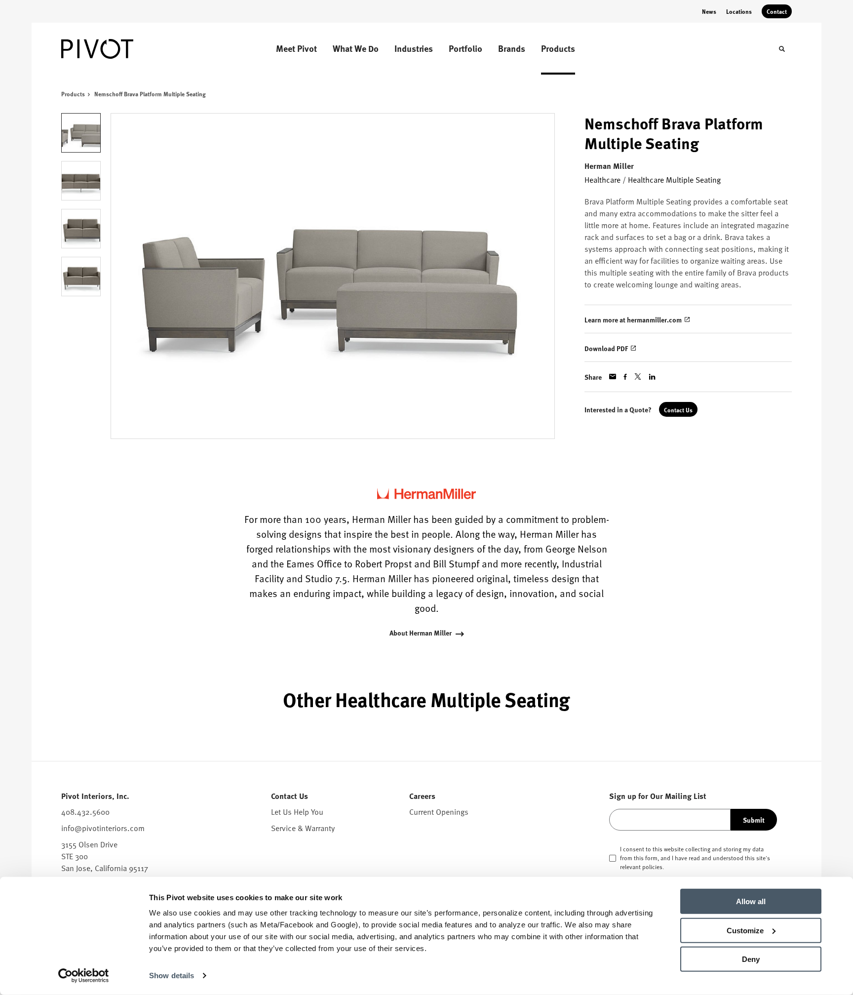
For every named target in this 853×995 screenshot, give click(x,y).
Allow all (751, 901)
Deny (751, 959)
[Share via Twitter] (637, 376)
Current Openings (438, 811)
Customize (745, 930)
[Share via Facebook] (625, 377)
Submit (754, 820)
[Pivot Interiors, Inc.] (110, 49)
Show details (171, 975)
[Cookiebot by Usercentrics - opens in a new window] (83, 975)
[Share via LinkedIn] (652, 377)
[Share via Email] (612, 376)
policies (652, 867)
